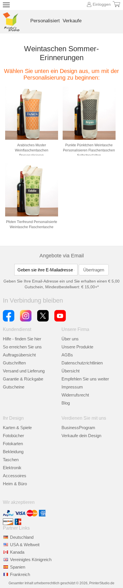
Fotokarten (13, 443)
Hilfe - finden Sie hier (22, 338)
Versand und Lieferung (24, 370)
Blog (65, 402)
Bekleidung (13, 451)
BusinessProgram (78, 427)
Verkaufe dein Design (81, 435)
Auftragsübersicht (19, 354)
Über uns (70, 338)
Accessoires (14, 475)
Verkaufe (72, 20)
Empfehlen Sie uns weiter (85, 378)
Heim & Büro (15, 483)
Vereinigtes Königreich (30, 559)
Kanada (17, 552)
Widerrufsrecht (75, 394)
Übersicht (70, 370)
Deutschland (21, 537)
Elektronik (12, 467)
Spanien (17, 567)
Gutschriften (14, 362)
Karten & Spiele (17, 427)
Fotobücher (13, 435)
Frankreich (20, 574)
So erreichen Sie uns (22, 346)
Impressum (72, 386)
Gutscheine (13, 386)
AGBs (67, 354)
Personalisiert (45, 20)
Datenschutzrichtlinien (82, 362)
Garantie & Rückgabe (23, 378)
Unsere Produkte (77, 346)
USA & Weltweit (24, 544)
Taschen (11, 459)
